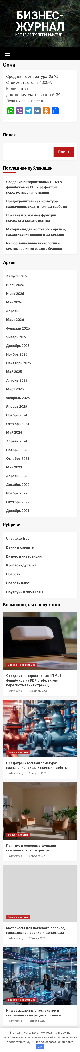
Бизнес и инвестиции (24, 556)
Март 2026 (15, 319)
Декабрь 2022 (18, 484)
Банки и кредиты (20, 547)
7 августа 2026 (37, 773)
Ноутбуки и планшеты (24, 592)
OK (40, 1046)
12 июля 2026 (37, 938)
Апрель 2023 (16, 476)
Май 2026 (14, 302)
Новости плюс (18, 583)
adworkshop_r (16, 690)
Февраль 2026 (18, 328)
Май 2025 (14, 372)
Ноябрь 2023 (16, 450)
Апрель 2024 (16, 441)
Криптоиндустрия (21, 565)
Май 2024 (14, 432)
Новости (13, 574)
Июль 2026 (15, 285)
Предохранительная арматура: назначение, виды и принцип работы (36, 203)
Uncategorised (18, 538)
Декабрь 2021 (18, 511)
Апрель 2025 (16, 380)
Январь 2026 (16, 337)
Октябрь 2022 (17, 502)
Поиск (9, 134)
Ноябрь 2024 (16, 415)
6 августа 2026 (37, 856)
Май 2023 (14, 467)
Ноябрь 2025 (16, 354)
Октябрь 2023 (17, 458)
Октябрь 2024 (17, 424)
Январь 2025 (16, 406)
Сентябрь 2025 (18, 363)
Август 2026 (16, 276)
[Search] (72, 53)
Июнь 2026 (15, 293)
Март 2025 (15, 389)
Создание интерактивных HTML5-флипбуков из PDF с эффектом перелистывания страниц (34, 187)
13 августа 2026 (38, 690)
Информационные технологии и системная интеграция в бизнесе (34, 245)
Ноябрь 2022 (16, 493)
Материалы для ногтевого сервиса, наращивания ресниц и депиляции (36, 231)
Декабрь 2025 (18, 346)
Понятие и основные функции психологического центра (31, 217)
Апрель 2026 (16, 311)
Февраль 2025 (18, 398)
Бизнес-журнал (40, 21)
